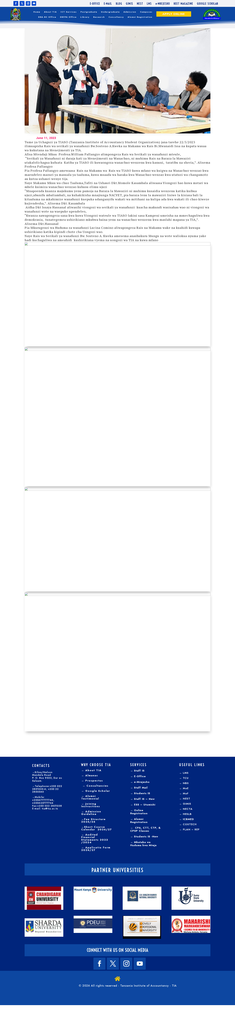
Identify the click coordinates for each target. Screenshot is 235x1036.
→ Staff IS (137, 771)
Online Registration (139, 811)
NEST (140, 3)
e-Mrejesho (141, 782)
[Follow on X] (22, 3)
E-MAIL (108, 3)
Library (84, 17)
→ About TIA (91, 770)
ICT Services (69, 12)
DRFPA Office (68, 17)
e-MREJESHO (163, 3)
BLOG (119, 3)
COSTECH (190, 824)
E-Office (139, 776)
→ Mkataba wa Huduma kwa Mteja (143, 843)
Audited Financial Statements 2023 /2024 (94, 838)
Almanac (91, 775)
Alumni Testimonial (90, 797)
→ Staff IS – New (142, 799)
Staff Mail (140, 788)
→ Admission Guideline (91, 813)
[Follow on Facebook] (15, 3)
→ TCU (184, 778)
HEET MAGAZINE (183, 3)
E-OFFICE (95, 3)
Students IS (141, 793)
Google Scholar (97, 791)
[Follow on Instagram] (28, 3)
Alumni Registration (140, 17)
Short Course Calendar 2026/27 (96, 828)
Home (36, 12)
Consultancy (116, 17)
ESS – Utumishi (144, 805)
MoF (186, 793)
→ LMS (184, 773)
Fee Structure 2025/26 (93, 820)
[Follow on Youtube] (34, 3)
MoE (186, 788)
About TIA (50, 12)
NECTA (188, 809)
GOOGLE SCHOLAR (207, 3)
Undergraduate (110, 12)
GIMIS (129, 3)
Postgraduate (89, 12)
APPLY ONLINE (173, 14)
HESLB (187, 814)
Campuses (146, 12)
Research (99, 17)
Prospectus (93, 780)
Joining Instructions (90, 805)
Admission (130, 12)
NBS (186, 783)
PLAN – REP (191, 829)
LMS (149, 3)
